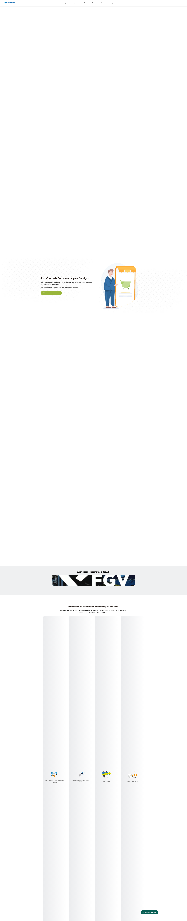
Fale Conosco (174, 3)
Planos (94, 3)
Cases (86, 3)
